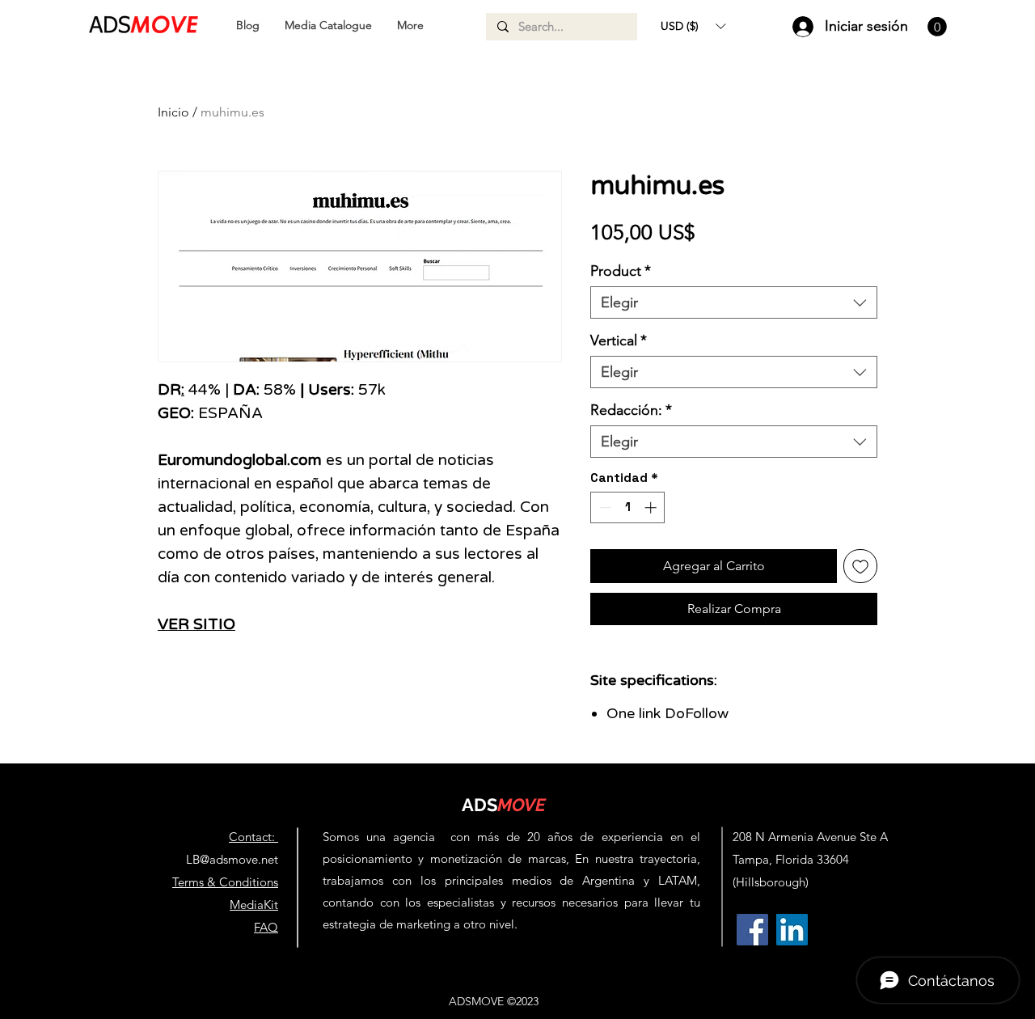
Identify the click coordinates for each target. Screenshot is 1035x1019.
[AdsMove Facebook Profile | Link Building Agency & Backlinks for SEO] (752, 929)
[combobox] (733, 302)
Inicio (173, 112)
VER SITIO (196, 624)
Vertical (618, 340)
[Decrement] (604, 507)
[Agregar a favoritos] (860, 566)
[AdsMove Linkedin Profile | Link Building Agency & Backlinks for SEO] (792, 929)
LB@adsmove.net (232, 859)
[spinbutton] (628, 507)
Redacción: (631, 410)
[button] (693, 26)
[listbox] (693, 26)
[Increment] (652, 507)
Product (620, 271)
